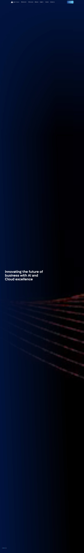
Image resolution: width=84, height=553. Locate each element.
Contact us (52, 2)
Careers (47, 2)
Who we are (30, 2)
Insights (41, 2)
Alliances (36, 2)
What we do (23, 2)
